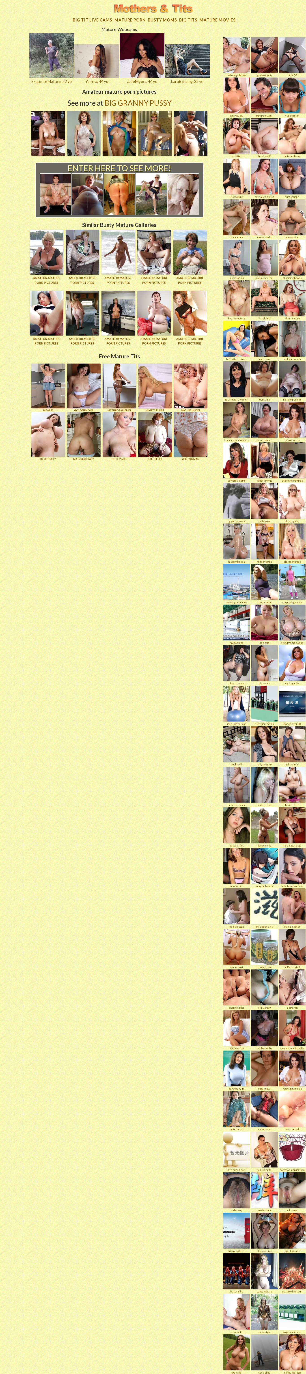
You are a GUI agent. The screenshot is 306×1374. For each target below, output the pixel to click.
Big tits (188, 19)
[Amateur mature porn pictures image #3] (119, 154)
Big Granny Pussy (138, 103)
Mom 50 (48, 410)
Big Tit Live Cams (92, 19)
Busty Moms (162, 19)
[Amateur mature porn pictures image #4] (155, 154)
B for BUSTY (48, 458)
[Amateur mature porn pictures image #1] (48, 154)
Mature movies (218, 19)
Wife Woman (190, 458)
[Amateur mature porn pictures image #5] (190, 154)
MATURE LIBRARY (83, 458)
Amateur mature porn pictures (46, 280)
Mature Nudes (190, 410)
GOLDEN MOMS (83, 410)
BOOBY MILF (119, 458)
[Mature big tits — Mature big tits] (153, 9)
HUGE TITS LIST (155, 410)
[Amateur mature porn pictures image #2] (83, 154)
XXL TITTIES (155, 458)
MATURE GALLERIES (119, 410)
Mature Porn (130, 19)
